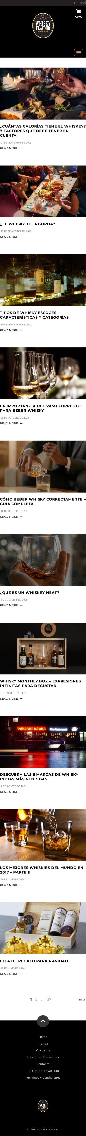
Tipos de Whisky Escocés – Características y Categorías (34, 315)
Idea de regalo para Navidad (34, 961)
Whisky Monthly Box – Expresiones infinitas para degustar (40, 683)
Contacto (42, 1064)
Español (80, 3)
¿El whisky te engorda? (27, 224)
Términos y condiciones (43, 1077)
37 (49, 999)
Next (82, 999)
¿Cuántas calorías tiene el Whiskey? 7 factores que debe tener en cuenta (43, 131)
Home (43, 1036)
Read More (9, 148)
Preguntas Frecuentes (43, 1057)
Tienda (43, 1043)
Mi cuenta (43, 1050)
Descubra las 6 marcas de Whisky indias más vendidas (39, 776)
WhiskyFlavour (51, 1129)
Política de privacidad (43, 1070)
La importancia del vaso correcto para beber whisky (40, 408)
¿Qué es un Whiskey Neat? (29, 592)
